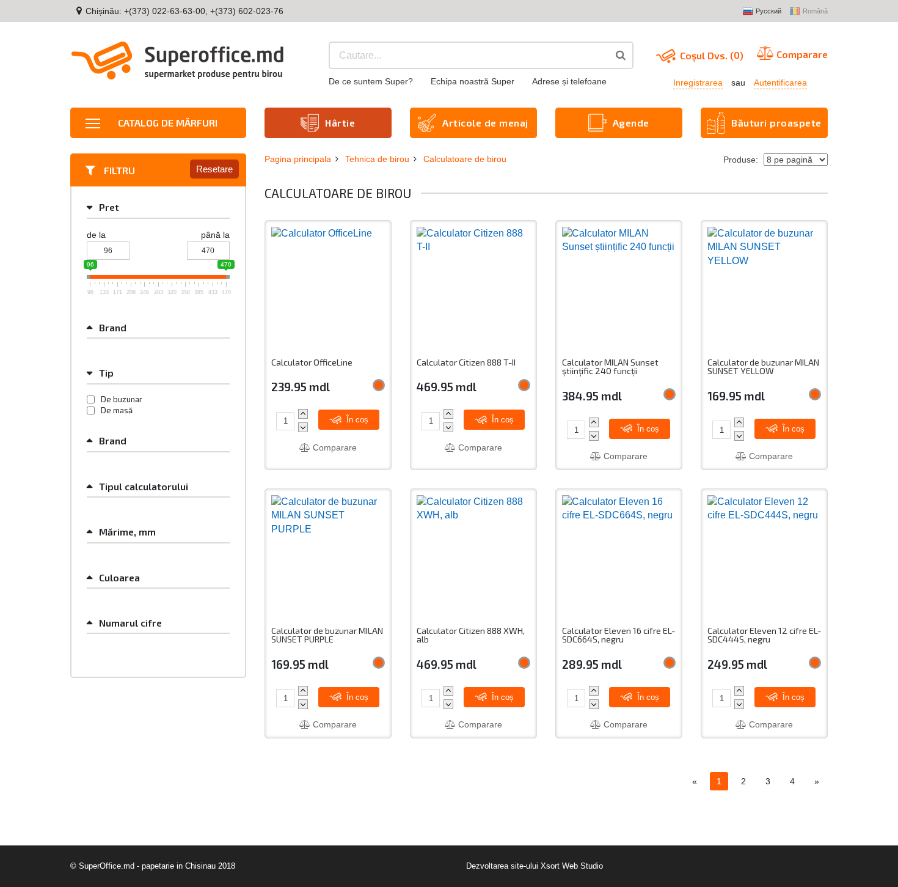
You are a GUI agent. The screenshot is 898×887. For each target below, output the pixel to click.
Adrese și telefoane (569, 81)
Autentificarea (780, 82)
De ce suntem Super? (371, 81)
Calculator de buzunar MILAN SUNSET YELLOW (763, 367)
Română (815, 11)
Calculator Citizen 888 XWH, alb (471, 635)
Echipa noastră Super (472, 81)
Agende (631, 122)
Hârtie (340, 122)
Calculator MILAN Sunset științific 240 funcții (610, 367)
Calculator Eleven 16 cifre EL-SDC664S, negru (618, 635)
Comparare (333, 447)
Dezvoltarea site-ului (502, 865)
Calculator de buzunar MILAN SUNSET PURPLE (327, 635)
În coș (356, 419)
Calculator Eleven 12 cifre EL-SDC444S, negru (764, 635)
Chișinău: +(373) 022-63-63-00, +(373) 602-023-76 (184, 11)
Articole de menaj (485, 122)
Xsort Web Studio (572, 865)
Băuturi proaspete (776, 122)
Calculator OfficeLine (311, 362)
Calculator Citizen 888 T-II (466, 362)
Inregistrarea (698, 82)
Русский (768, 11)
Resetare (214, 169)
